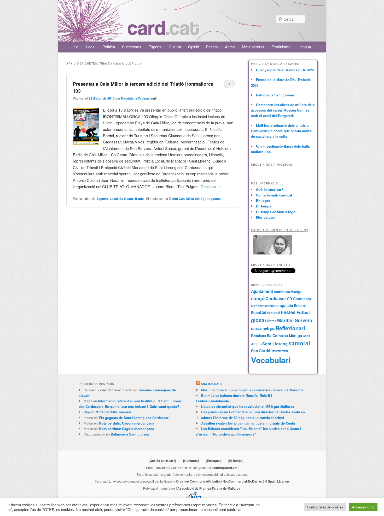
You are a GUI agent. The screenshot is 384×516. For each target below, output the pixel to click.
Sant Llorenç (275, 344)
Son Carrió (260, 350)
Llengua (304, 46)
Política (108, 46)
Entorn (299, 305)
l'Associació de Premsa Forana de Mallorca (208, 488)
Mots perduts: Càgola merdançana (126, 423)
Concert (257, 305)
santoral (299, 343)
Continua (211, 186)
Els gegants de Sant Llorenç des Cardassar (133, 417)
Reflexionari (290, 328)
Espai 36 (258, 312)
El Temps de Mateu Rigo (275, 211)
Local (90, 46)
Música (256, 329)
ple (272, 329)
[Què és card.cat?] (162, 460)
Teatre (276, 350)
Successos (131, 46)
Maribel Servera (294, 320)
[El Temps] (235, 460)
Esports (155, 46)
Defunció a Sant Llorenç (275, 94)
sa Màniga (293, 335)
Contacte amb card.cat (274, 195)
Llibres (270, 320)
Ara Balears (212, 384)
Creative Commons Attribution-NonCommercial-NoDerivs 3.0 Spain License (232, 481)
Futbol (303, 312)
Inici (75, 46)
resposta (213, 198)
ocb (266, 329)
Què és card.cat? (269, 189)
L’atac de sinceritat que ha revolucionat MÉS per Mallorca (247, 406)
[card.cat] (163, 32)
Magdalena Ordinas (135, 98)
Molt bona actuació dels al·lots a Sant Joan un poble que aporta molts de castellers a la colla (281, 131)
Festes (212, 46)
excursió (273, 312)
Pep (87, 411)
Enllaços (263, 200)
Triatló (139, 198)
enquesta (284, 305)
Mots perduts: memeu (113, 411)
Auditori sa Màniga (287, 291)
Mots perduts (253, 46)
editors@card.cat (224, 467)
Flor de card (266, 217)
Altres (230, 46)
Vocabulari (271, 360)
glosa (257, 320)
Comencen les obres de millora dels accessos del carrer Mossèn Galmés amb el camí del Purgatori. (283, 110)
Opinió (193, 46)
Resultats (258, 335)
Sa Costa (126, 198)
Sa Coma (275, 335)
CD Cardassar (299, 298)
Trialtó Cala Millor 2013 (185, 198)
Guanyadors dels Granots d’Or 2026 (285, 69)
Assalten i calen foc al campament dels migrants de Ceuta (248, 423)
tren (285, 350)
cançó (258, 298)
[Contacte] (191, 460)
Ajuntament (262, 291)
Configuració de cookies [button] (325, 507)
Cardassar (275, 298)
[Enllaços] (213, 460)
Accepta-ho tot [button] (363, 507)
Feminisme (280, 46)
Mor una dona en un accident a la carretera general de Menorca (252, 389)
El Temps (263, 206)
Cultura (175, 46)
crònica (270, 305)
